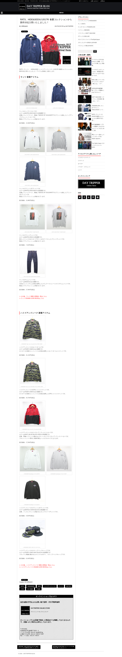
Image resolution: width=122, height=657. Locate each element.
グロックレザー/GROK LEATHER (87, 42)
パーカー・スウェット (84, 166)
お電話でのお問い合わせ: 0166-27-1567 (32, 634)
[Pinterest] (93, 197)
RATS (22, 586)
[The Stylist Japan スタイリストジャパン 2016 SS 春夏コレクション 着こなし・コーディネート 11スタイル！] (91, 141)
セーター (80, 163)
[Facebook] (84, 197)
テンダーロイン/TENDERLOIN (86, 27)
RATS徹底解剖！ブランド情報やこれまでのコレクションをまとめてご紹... (98, 127)
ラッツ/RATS (81, 24)
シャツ (80, 170)
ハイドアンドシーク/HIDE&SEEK (87, 20)
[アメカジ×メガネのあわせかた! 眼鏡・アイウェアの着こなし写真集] (91, 57)
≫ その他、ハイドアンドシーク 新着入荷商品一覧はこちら (37, 565)
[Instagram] (97, 197)
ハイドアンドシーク (49, 586)
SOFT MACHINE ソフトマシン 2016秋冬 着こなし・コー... (98, 99)
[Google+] (88, 197)
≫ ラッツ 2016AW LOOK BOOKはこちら (31, 298)
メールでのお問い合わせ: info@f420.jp (31, 632)
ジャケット (81, 160)
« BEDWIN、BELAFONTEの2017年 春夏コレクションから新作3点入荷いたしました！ (28, 647)
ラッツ (61, 586)
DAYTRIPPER (69, 26)
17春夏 (38, 589)
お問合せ (102, 1)
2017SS (68, 586)
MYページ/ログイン (84, 1)
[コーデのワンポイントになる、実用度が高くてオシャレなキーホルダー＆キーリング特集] (91, 67)
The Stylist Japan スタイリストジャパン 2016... (98, 145)
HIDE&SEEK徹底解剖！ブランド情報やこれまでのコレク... (98, 90)
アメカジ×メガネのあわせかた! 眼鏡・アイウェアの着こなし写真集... (98, 62)
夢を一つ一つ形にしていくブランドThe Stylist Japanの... (98, 136)
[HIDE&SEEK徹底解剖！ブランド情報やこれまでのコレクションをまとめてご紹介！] (91, 86)
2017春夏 (30, 589)
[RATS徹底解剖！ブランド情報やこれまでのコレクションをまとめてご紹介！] (91, 122)
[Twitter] (80, 197)
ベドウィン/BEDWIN (83, 30)
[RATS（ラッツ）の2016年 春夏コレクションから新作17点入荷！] (91, 112)
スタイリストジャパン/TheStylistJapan (89, 39)
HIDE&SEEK (31, 586)
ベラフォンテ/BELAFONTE (85, 45)
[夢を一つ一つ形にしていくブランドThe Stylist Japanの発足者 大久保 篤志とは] (91, 132)
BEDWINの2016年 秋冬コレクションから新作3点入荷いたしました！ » (63, 647)
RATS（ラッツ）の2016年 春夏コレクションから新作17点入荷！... (98, 117)
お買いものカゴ (94, 1)
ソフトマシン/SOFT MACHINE (86, 33)
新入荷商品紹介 (29, 582)
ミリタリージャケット (84, 157)
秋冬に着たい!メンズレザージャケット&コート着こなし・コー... (98, 81)
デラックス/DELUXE (83, 36)
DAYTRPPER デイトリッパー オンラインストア (91, 183)
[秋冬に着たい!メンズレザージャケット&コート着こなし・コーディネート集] (91, 77)
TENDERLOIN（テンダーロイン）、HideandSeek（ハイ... (98, 107)
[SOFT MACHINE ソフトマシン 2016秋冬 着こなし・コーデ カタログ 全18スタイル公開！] (91, 95)
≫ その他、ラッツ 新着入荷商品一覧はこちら (33, 296)
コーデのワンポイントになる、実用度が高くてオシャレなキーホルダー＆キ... (98, 72)
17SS (22, 589)
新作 (39, 586)
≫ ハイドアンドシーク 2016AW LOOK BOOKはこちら (35, 567)
